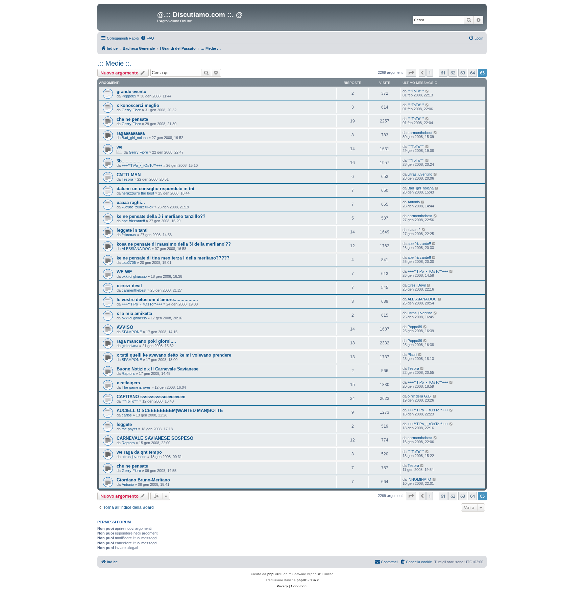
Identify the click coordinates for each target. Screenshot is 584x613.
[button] (411, 73)
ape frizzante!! (133, 221)
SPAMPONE (132, 332)
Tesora (127, 179)
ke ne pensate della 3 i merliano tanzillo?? (161, 216)
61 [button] (443, 73)
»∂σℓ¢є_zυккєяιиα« (137, 207)
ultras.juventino (420, 174)
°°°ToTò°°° (416, 91)
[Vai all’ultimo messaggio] (427, 91)
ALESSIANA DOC (136, 249)
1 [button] (430, 73)
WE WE (124, 271)
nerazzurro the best (138, 193)
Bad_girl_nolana (135, 138)
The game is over (136, 387)
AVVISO (125, 327)
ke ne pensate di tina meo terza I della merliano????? (173, 257)
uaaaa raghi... (131, 202)
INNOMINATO (419, 479)
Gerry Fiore (131, 110)
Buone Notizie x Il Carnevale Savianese (157, 368)
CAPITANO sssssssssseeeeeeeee (151, 396)
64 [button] (472, 73)
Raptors (128, 373)
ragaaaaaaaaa (131, 133)
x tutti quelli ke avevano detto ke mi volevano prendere (174, 355)
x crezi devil (129, 285)
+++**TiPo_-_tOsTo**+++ (142, 165)
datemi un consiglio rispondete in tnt (155, 188)
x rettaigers (128, 382)
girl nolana (130, 346)
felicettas (129, 235)
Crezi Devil (416, 285)
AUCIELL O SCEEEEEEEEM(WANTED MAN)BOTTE (170, 410)
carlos (127, 415)
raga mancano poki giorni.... (146, 341)
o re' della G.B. (420, 396)
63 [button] (462, 73)
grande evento (131, 91)
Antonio (414, 202)
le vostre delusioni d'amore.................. (157, 299)
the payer (129, 429)
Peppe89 (129, 96)
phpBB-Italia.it (308, 580)
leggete (124, 424)
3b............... (129, 160)
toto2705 (129, 262)
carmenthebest (420, 133)
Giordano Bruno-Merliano (143, 479)
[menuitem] (147, 38)
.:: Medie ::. (114, 63)
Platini (412, 355)
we (119, 147)
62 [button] (453, 73)
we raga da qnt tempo (139, 452)
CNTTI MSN (129, 174)
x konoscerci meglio (138, 105)
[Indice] (128, 16)
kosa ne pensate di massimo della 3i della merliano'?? (174, 244)
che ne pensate (132, 119)
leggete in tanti (132, 230)
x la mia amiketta (134, 313)
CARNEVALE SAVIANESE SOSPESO (155, 438)
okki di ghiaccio (134, 276)
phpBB (272, 574)
